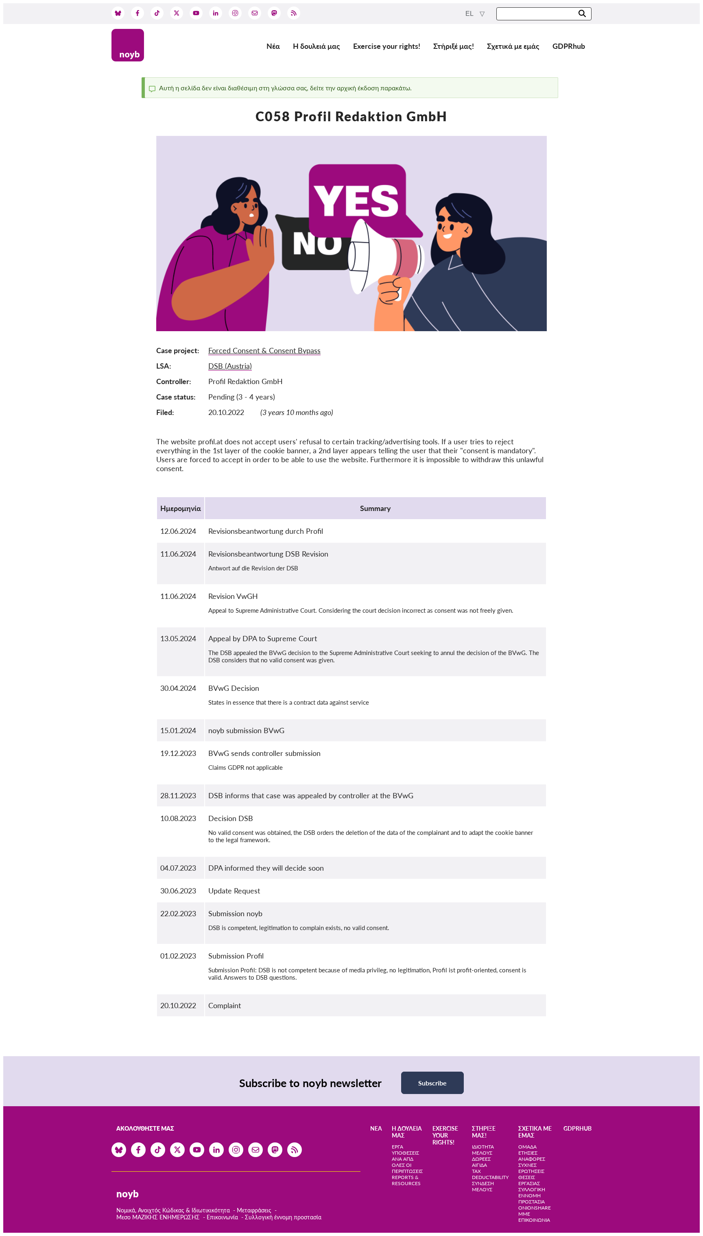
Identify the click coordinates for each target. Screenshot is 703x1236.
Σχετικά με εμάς (513, 45)
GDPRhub (568, 45)
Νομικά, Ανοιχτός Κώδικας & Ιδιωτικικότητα (173, 1210)
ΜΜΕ (524, 1214)
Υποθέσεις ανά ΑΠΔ (405, 1156)
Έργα (397, 1147)
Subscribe (432, 1083)
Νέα (273, 45)
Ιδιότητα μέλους (483, 1150)
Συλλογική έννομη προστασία (283, 1217)
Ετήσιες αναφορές (531, 1156)
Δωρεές (481, 1159)
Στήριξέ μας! (453, 45)
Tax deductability (490, 1174)
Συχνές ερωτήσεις (531, 1168)
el (470, 13)
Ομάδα (527, 1147)
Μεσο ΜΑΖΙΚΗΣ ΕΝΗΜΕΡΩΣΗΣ (158, 1217)
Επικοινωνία (222, 1217)
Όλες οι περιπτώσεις (407, 1168)
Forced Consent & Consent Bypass (264, 350)
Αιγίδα (479, 1165)
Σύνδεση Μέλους (483, 1186)
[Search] (582, 14)
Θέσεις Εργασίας (529, 1180)
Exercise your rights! (386, 45)
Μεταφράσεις (255, 1210)
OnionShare (534, 1208)
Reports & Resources (406, 1180)
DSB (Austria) (230, 365)
